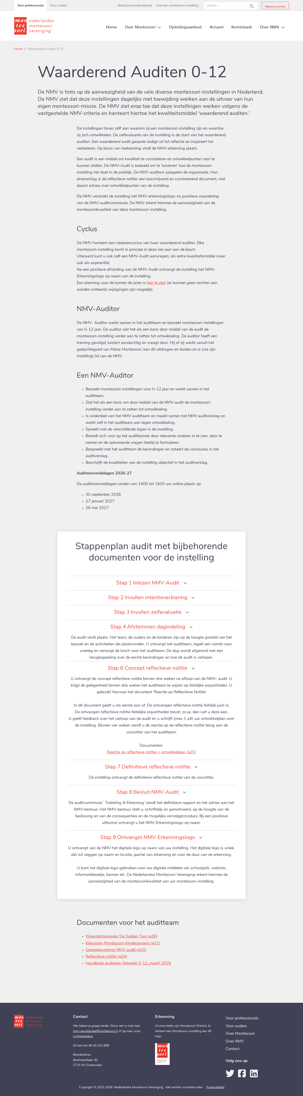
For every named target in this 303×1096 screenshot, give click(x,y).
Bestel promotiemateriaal (135, 5)
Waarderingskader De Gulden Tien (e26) (121, 937)
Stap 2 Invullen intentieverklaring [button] (147, 597)
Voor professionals (30, 5)
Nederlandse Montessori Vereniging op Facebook (242, 1073)
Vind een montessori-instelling (177, 5)
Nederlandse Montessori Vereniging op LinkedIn (254, 1073)
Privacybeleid (215, 1087)
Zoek (252, 5)
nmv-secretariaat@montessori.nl (95, 1031)
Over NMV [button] (269, 25)
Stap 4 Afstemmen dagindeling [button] (147, 627)
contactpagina (82, 1036)
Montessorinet (275, 5)
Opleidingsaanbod (185, 25)
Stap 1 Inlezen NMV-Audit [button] (147, 583)
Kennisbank (241, 25)
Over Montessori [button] (140, 25)
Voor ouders (58, 5)
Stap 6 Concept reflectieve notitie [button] (147, 668)
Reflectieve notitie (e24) (106, 957)
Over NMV (235, 1042)
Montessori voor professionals (35, 26)
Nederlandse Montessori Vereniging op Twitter (230, 1073)
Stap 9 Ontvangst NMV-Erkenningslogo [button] (147, 837)
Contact (233, 1049)
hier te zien (156, 283)
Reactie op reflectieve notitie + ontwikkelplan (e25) (151, 752)
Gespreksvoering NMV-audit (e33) (116, 950)
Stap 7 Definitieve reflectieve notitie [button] (147, 767)
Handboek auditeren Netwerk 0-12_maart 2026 (128, 964)
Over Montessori (240, 1034)
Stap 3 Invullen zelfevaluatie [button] (147, 612)
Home (18, 49)
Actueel (216, 25)
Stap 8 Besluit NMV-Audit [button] (147, 792)
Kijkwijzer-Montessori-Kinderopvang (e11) (123, 944)
